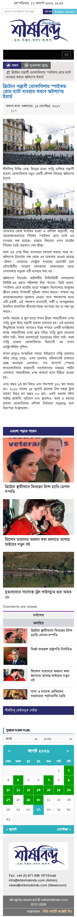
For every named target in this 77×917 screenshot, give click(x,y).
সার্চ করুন (49, 11)
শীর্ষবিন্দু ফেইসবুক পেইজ (21, 710)
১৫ (59, 790)
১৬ (69, 790)
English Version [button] (64, 12)
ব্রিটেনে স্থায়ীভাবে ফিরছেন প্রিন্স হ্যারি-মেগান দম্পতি (51, 632)
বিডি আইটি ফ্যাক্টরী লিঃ (57, 912)
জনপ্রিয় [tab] (38, 623)
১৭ (8, 800)
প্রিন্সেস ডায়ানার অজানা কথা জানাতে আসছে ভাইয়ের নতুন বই (50, 675)
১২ (28, 790)
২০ (38, 800)
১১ (18, 790)
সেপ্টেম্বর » (64, 829)
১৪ (49, 790)
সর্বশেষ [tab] (38, 615)
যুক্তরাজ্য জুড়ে (39, 65)
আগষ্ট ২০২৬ (38, 751)
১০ (8, 790)
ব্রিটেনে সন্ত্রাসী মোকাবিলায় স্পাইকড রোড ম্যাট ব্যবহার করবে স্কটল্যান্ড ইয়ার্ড (34, 91)
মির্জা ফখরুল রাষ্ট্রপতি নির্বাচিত (51, 649)
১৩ (38, 790)
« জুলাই (11, 829)
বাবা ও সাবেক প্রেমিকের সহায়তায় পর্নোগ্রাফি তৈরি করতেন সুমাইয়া (48, 696)
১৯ (28, 800)
